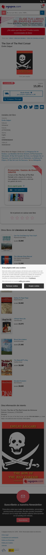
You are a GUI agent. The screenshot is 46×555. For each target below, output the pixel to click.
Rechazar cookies (12, 286)
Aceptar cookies (34, 286)
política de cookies (24, 281)
